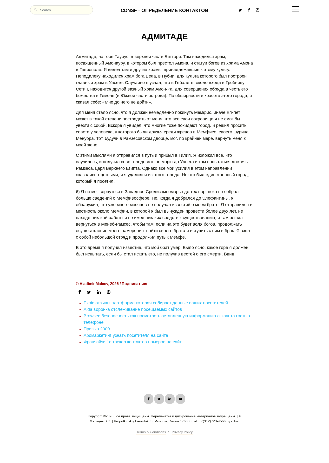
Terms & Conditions (151, 432)
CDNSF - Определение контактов (164, 10)
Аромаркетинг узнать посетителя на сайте (126, 335)
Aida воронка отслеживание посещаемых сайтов (133, 309)
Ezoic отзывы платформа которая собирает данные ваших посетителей (156, 302)
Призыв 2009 (97, 328)
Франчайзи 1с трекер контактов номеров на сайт (133, 341)
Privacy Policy (182, 432)
